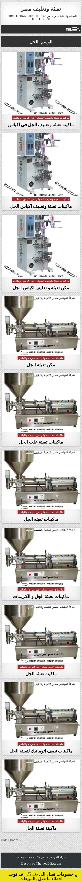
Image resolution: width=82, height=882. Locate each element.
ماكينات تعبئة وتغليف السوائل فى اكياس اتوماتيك (41, 117)
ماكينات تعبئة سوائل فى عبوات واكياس (41, 358)
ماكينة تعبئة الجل (41, 828)
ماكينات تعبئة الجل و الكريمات (41, 596)
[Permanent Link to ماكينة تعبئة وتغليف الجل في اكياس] (41, 83)
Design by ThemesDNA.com (41, 863)
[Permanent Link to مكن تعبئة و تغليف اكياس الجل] (41, 246)
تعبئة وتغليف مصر (41, 8)
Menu (69, 29)
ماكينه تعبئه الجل (41, 673)
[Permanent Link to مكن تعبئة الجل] (41, 325)
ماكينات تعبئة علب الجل (41, 442)
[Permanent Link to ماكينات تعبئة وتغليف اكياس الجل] (41, 164)
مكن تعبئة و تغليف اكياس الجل (41, 287)
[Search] (78, 29)
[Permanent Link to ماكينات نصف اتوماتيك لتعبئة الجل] (41, 711)
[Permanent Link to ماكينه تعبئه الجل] (41, 634)
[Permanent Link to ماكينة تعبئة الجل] (41, 788)
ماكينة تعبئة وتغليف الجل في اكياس (41, 124)
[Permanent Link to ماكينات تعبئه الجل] (41, 480)
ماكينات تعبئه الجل (41, 519)
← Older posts (11, 840)
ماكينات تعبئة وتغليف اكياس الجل (41, 206)
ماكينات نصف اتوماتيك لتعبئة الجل (41, 750)
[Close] (76, 876)
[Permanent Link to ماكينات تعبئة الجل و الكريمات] (41, 557)
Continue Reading (40, 109)
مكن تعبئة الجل (41, 364)
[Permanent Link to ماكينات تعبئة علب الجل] (41, 402)
